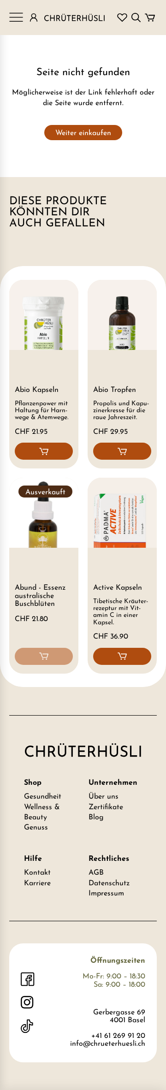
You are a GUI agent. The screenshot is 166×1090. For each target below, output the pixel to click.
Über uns (104, 796)
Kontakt (37, 873)
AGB (96, 873)
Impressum (106, 893)
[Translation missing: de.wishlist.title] (122, 17)
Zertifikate (106, 807)
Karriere (37, 883)
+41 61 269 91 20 (118, 1036)
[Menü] (16, 17)
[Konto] (34, 17)
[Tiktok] (28, 1026)
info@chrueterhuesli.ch (107, 1044)
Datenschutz (109, 883)
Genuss (36, 827)
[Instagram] (28, 1003)
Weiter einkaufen (83, 133)
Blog (96, 817)
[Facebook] (28, 979)
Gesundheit (42, 796)
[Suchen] (136, 17)
